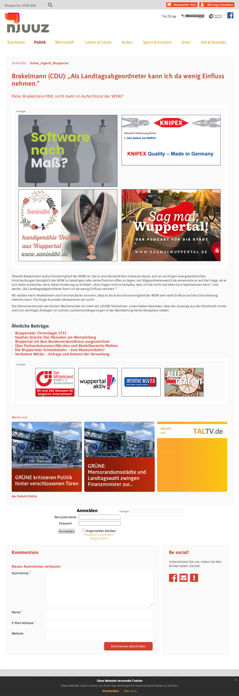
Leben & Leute (98, 42)
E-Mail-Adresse (24, 623)
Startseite (16, 42)
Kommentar (21, 573)
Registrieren (99, 538)
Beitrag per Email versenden (183, 578)
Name (17, 612)
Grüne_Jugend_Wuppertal (49, 63)
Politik (40, 42)
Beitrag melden (194, 578)
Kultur (127, 42)
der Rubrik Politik (24, 496)
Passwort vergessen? (99, 534)
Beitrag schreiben (220, 5)
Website (18, 633)
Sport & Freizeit (157, 42)
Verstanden (110, 691)
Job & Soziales (213, 42)
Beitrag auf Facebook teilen (173, 578)
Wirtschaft (64, 42)
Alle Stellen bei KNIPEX (140, 138)
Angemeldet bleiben (101, 531)
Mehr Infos (130, 691)
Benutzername (65, 517)
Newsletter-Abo (184, 5)
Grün (186, 42)
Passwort (65, 523)
